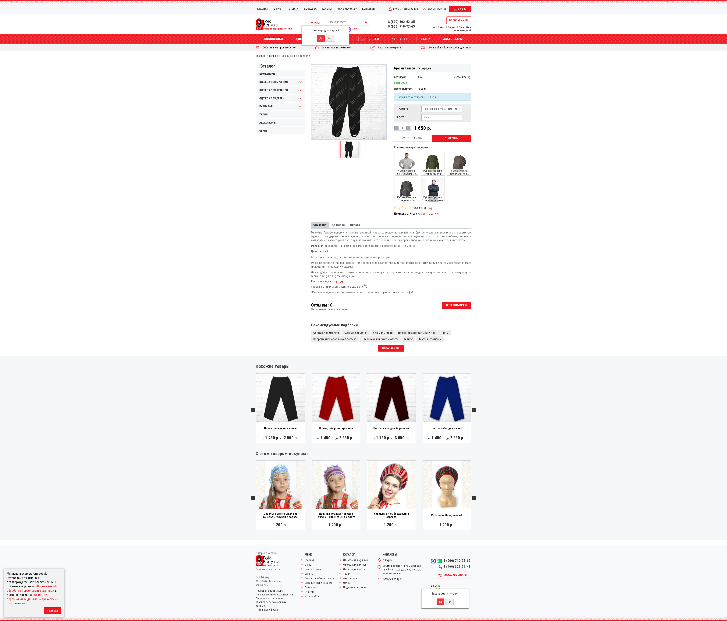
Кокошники (273, 39)
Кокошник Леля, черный (446, 515)
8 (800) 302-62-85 (401, 22)
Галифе (273, 55)
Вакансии (310, 587)
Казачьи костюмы (429, 339)
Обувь (263, 130)
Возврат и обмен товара (319, 578)
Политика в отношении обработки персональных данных (271, 602)
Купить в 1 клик (412, 138)
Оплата (294, 8)
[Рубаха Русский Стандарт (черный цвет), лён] (432, 189)
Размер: (402, 109)
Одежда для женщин (273, 90)
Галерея (327, 8)
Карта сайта (312, 596)
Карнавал (400, 39)
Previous (253, 410)
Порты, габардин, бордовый (391, 428)
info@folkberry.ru (392, 579)
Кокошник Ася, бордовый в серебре (391, 515)
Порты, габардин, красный (336, 428)
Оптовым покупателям (318, 582)
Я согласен (53, 610)
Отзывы (309, 591)
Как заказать (313, 569)
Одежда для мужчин (273, 81)
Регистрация (410, 8)
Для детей (370, 39)
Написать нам (458, 20)
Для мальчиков (383, 333)
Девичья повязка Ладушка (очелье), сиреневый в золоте (336, 515)
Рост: (401, 117)
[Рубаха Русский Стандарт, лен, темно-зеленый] (432, 163)
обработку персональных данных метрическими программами (32, 599)
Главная (262, 8)
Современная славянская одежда (334, 339)
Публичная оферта (267, 609)
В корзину (451, 138)
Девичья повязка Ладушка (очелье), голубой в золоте (280, 515)
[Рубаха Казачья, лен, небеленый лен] (406, 163)
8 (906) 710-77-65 (401, 26)
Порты (445, 333)
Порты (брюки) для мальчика (416, 333)
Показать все (391, 348)
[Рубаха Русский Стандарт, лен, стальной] (406, 189)
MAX (354, 29)
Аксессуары (453, 39)
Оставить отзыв (456, 305)
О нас (278, 8)
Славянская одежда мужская (380, 339)
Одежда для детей (271, 98)
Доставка (310, 8)
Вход (396, 8)
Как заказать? (347, 8)
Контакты (368, 8)
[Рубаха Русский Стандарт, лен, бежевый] (459, 163)
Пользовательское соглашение (274, 594)
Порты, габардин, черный (280, 428)
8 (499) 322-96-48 (457, 567)
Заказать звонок (456, 574)
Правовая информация (269, 590)
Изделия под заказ (354, 587)
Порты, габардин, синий (446, 428)
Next (474, 410)
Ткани (425, 39)
